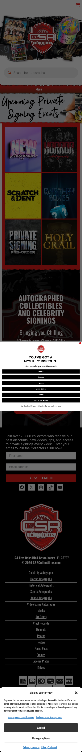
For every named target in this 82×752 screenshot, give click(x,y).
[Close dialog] (80, 343)
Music (41, 383)
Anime (41, 394)
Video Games (41, 389)
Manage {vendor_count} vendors (21, 717)
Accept (41, 727)
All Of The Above (40, 400)
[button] (76, 692)
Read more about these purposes (49, 717)
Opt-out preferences (31, 747)
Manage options (41, 738)
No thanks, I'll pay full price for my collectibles (41, 406)
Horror (41, 371)
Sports (40, 377)
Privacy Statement (49, 747)
